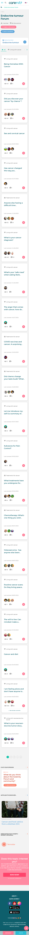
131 (13, 257)
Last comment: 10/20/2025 (11, 387)
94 (7, 500)
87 (7, 153)
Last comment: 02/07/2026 (11, 144)
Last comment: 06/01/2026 (11, 74)
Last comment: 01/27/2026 (11, 178)
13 (7, 361)
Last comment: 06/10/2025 (11, 664)
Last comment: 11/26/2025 (11, 213)
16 (12, 118)
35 (7, 326)
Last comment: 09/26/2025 (11, 456)
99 (13, 706)
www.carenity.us (10, 922)
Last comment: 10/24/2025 (11, 352)
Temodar (11, 844)
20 (7, 431)
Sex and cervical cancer (14, 133)
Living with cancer (15, 49)
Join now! (14, 875)
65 (7, 535)
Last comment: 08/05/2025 (11, 595)
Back (3, 11)
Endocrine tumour (11, 42)
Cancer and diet (11, 654)
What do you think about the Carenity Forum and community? (12, 778)
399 (7, 743)
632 (7, 222)
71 (7, 604)
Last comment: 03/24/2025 (11, 733)
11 (12, 83)
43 (13, 222)
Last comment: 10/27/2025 (11, 317)
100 (7, 83)
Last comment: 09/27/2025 (11, 421)
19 (7, 465)
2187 (7, 257)
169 (7, 118)
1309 (7, 706)
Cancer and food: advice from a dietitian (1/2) (12, 823)
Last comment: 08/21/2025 (11, 525)
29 (7, 396)
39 (7, 569)
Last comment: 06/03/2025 (11, 696)
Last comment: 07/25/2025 (11, 630)
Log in (21, 933)
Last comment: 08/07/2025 (11, 560)
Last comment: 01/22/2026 (11, 109)
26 (7, 188)
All (5, 49)
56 (7, 639)
